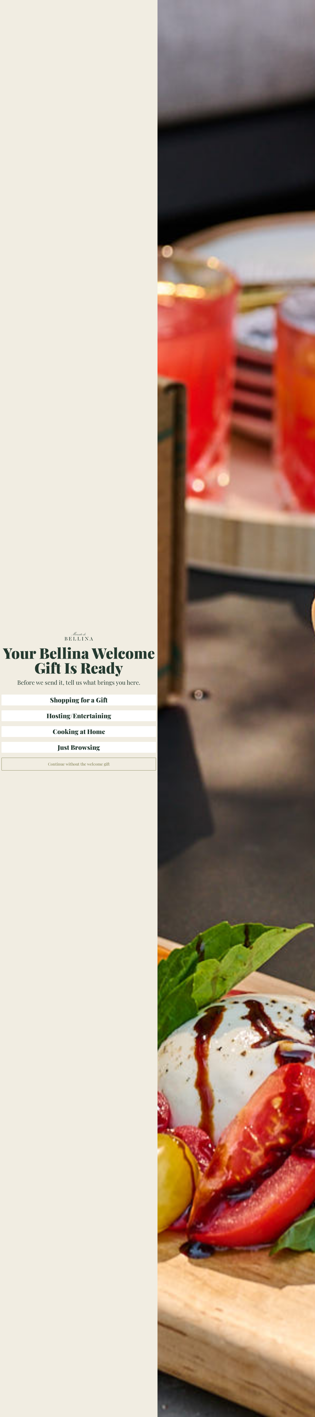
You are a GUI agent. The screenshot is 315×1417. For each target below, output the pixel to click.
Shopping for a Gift (79, 700)
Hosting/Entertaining (79, 715)
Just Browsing (79, 747)
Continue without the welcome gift (79, 764)
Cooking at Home (79, 731)
